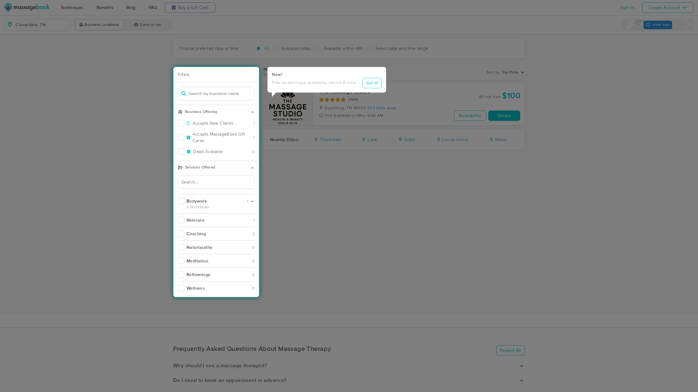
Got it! (372, 83)
